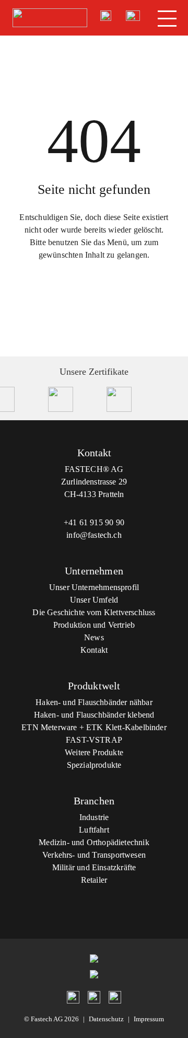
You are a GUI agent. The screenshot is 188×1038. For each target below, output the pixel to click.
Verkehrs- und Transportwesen (94, 854)
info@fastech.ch (94, 534)
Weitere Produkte (94, 752)
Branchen (94, 800)
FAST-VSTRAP (94, 739)
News (94, 637)
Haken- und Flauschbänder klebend (94, 714)
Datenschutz (106, 1019)
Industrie (94, 817)
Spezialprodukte (94, 764)
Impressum (149, 1019)
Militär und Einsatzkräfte (94, 867)
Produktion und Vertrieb (94, 624)
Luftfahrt (94, 829)
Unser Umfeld (94, 599)
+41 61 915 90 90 (94, 522)
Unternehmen (94, 570)
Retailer (94, 879)
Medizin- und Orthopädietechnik (94, 842)
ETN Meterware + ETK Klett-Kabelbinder (94, 727)
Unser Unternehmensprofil (94, 587)
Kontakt (94, 649)
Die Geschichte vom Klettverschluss (93, 612)
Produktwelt (94, 685)
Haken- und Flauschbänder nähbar (94, 702)
